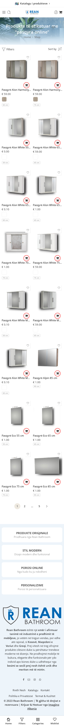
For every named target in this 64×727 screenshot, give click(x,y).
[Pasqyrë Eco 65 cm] (47, 415)
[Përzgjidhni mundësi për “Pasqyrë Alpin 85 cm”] (57, 373)
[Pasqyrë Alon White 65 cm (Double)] (16, 185)
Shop (37, 37)
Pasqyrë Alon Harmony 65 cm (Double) (16, 89)
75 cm (36, 105)
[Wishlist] (27, 57)
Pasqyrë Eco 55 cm (13, 435)
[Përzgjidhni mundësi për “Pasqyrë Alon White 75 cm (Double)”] (57, 258)
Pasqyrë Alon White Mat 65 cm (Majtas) (16, 378)
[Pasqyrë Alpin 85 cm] (47, 358)
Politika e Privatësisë (21, 696)
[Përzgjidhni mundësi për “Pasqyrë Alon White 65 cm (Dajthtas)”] (57, 143)
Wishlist (55, 723)
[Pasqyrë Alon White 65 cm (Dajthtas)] (47, 127)
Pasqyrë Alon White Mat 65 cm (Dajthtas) (47, 320)
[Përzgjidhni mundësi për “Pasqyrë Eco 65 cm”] (57, 431)
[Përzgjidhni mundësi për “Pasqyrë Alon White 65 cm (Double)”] (26, 200)
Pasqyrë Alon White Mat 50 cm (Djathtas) (16, 320)
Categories (38, 723)
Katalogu (33, 690)
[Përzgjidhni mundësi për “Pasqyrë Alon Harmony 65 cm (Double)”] (26, 85)
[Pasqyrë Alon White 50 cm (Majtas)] (16, 127)
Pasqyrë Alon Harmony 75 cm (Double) (47, 89)
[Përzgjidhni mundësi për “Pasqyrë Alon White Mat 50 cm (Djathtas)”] (26, 316)
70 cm (5, 278)
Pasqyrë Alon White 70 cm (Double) (16, 262)
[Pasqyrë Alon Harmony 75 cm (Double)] (47, 70)
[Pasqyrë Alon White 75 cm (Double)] (47, 243)
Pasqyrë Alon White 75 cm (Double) (47, 262)
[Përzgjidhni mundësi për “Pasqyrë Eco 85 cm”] (57, 482)
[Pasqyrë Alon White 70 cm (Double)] (16, 243)
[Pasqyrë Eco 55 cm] (16, 415)
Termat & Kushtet (45, 696)
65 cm (5, 105)
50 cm (5, 162)
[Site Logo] (32, 614)
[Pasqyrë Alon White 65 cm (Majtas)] (47, 185)
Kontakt (45, 690)
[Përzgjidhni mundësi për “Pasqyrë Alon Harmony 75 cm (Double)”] (57, 85)
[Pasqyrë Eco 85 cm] (47, 466)
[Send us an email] (29, 679)
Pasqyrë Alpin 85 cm (45, 378)
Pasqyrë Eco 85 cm (44, 486)
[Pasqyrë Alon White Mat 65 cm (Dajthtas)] (47, 300)
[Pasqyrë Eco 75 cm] (16, 466)
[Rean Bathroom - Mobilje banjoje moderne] (32, 12)
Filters (10, 49)
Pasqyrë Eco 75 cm (13, 486)
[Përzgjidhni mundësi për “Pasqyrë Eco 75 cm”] (26, 482)
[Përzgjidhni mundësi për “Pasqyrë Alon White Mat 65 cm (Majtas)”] (26, 373)
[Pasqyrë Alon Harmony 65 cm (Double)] (16, 70)
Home (27, 37)
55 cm (5, 444)
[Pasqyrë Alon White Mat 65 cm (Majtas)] (16, 358)
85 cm (36, 386)
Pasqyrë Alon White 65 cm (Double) (16, 205)
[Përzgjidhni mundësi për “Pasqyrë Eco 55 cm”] (26, 431)
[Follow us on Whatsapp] (40, 679)
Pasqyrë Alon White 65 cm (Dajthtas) (47, 147)
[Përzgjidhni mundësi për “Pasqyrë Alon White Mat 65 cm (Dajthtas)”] (57, 316)
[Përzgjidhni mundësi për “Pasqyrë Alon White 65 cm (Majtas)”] (57, 200)
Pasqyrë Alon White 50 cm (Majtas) (16, 147)
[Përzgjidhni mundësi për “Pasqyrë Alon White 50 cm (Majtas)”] (26, 143)
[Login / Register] (56, 12)
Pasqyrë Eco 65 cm (44, 435)
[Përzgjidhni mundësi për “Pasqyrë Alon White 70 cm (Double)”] (26, 258)
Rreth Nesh (19, 690)
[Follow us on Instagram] (35, 679)
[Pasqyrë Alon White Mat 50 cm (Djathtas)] (16, 300)
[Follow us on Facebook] (23, 679)
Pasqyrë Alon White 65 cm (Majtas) (47, 205)
